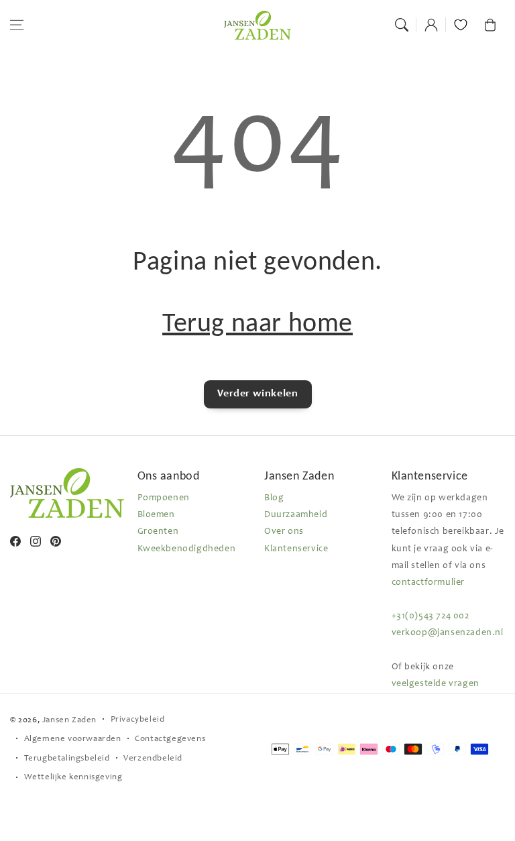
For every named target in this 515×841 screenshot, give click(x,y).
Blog (274, 498)
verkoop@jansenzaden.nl (448, 633)
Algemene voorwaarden (72, 739)
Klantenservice (296, 549)
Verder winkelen (257, 393)
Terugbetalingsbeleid (67, 758)
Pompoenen (163, 498)
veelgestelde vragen (435, 684)
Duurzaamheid (295, 515)
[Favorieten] (460, 25)
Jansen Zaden (69, 720)
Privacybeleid (138, 720)
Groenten (158, 532)
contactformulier (428, 582)
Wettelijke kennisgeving (73, 777)
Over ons (284, 532)
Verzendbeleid (152, 758)
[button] (17, 25)
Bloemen (156, 515)
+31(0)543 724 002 (430, 616)
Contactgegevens (170, 739)
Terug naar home (257, 322)
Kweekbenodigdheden (186, 549)
